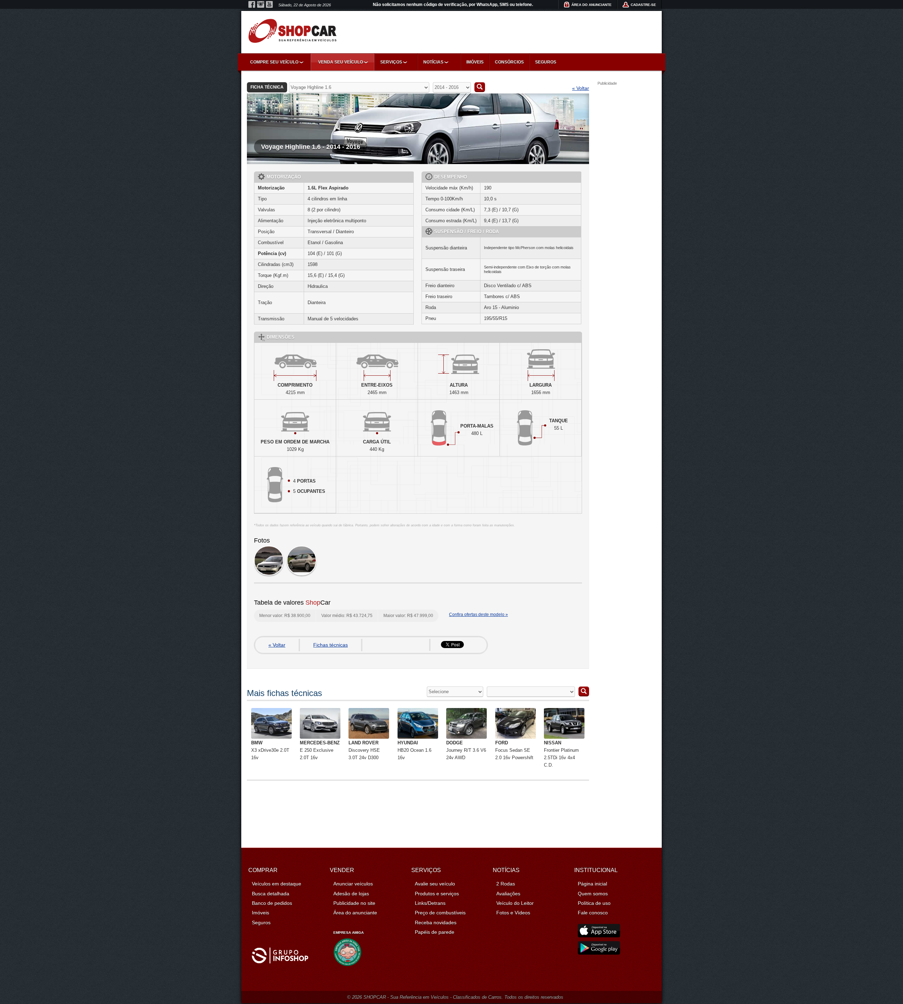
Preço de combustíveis (440, 912)
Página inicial (592, 884)
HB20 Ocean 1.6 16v (414, 750)
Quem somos (593, 893)
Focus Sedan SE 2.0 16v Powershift (514, 750)
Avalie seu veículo (435, 884)
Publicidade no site (354, 903)
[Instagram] (260, 4)
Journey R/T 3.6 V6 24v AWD (466, 750)
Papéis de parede (434, 932)
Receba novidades (435, 922)
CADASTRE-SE (643, 5)
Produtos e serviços (437, 893)
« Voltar (580, 88)
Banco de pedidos (272, 903)
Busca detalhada (270, 893)
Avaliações (508, 893)
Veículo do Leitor (515, 903)
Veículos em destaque (276, 884)
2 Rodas (505, 884)
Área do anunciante (355, 912)
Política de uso (594, 903)
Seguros (545, 62)
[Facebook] (251, 4)
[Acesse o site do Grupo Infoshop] (280, 961)
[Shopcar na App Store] (599, 935)
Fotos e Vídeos (513, 912)
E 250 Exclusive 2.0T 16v (320, 750)
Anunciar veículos (353, 884)
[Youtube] (269, 4)
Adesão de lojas (351, 893)
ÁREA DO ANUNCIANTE (591, 5)
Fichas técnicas (330, 645)
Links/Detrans (430, 903)
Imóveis (475, 62)
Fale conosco (593, 912)
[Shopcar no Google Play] (599, 953)
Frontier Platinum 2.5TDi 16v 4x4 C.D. (561, 753)
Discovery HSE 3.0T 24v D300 (364, 750)
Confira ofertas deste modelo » (478, 614)
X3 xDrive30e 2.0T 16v (270, 750)
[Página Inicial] (292, 31)
